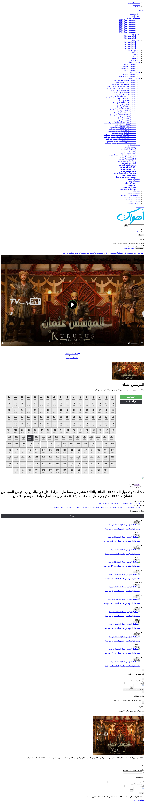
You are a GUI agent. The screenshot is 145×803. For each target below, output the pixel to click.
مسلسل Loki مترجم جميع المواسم (123, 133)
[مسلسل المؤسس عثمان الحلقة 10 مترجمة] (124, 599)
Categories (140, 10)
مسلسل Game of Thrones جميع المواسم (122, 115)
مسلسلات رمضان (133, 18)
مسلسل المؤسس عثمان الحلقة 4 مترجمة (122, 628)
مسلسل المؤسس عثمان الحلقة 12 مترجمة (122, 566)
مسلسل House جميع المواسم (125, 110)
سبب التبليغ (140, 681)
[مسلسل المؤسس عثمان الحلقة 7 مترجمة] (124, 574)
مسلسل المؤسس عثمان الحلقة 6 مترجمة (122, 616)
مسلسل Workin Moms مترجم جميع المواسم (120, 143)
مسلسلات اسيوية (134, 179)
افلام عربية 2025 (134, 203)
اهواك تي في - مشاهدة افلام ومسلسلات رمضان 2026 (124, 253)
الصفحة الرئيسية (134, 3)
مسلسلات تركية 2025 (132, 201)
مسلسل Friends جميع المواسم (125, 121)
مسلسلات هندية (134, 181)
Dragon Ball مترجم (129, 163)
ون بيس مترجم (130, 147)
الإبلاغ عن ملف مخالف (130, 689)
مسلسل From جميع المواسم (126, 119)
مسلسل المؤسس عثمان (131, 507)
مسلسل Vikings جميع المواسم (125, 82)
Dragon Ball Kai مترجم (127, 159)
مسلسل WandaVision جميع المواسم (123, 80)
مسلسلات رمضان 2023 (127, 28)
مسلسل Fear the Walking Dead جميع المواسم (120, 123)
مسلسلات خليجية (129, 70)
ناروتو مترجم (131, 151)
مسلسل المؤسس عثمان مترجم (111, 507)
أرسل (141, 793)
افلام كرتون (136, 56)
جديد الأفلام (136, 16)
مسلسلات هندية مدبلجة (132, 197)
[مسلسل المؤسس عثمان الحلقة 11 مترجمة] (124, 537)
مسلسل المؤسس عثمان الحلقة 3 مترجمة (122, 653)
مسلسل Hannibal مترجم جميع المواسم (122, 131)
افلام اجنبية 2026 (130, 42)
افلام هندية (136, 54)
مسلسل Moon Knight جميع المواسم (123, 108)
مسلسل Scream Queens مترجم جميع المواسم (120, 137)
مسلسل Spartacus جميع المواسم (124, 98)
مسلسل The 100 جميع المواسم (125, 92)
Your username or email (136, 243)
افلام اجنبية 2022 (130, 46)
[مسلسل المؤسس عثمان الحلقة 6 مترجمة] (124, 612)
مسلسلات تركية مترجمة (127, 74)
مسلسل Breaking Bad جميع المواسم (123, 127)
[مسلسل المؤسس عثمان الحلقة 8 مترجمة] (124, 637)
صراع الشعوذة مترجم (128, 169)
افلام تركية (136, 52)
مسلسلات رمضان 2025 (127, 22)
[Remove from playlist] (135, 522)
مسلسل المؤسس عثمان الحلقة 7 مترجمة (122, 578)
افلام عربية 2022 (130, 36)
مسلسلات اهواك (134, 62)
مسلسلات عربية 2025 (132, 199)
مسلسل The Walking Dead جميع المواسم (121, 86)
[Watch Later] (138, 522)
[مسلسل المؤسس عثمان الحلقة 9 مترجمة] (124, 549)
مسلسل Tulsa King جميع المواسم (124, 84)
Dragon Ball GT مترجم (128, 157)
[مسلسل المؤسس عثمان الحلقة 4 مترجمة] (124, 624)
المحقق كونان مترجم (128, 149)
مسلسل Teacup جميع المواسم (125, 94)
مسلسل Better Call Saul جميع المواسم (122, 129)
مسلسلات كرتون (134, 145)
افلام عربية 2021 (130, 38)
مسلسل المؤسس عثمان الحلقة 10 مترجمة (122, 603)
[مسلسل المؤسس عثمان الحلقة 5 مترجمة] (124, 525)
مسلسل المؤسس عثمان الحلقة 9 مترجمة (122, 554)
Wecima (136, 485)
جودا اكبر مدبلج (130, 183)
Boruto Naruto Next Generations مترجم (122, 155)
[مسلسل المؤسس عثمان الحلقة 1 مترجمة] (124, 661)
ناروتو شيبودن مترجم (128, 153)
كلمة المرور (140, 246)
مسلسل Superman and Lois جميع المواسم (121, 96)
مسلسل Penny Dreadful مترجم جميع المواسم (120, 135)
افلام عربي (136, 34)
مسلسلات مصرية (129, 66)
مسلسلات (136, 5)
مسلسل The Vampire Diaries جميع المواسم (121, 88)
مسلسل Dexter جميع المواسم (125, 125)
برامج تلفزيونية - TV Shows (130, 195)
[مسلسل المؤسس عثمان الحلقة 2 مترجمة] (124, 587)
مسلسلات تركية (134, 72)
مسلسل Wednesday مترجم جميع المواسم (121, 141)
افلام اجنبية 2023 (130, 48)
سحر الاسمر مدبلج (129, 187)
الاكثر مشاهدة (135, 14)
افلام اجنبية (136, 40)
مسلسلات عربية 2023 (128, 68)
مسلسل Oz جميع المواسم (126, 104)
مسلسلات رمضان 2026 (127, 20)
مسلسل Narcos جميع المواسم (125, 106)
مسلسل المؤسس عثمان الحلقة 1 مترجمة (122, 665)
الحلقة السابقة (71, 354)
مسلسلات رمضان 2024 (127, 26)
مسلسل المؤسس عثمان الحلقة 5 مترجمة (122, 529)
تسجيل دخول (139, 248)
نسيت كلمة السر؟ (129, 248)
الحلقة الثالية (72, 358)
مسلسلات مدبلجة (134, 193)
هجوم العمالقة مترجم (128, 171)
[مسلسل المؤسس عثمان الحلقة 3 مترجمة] (124, 649)
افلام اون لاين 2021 (133, 50)
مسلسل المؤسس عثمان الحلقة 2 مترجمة (122, 591)
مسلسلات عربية (130, 64)
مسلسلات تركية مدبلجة (127, 76)
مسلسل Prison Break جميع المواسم (123, 102)
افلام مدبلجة (135, 60)
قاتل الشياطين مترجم (128, 167)
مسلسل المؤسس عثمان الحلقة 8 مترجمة (122, 641)
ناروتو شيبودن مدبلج (129, 175)
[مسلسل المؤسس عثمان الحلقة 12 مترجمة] (124, 562)
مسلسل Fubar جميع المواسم (125, 117)
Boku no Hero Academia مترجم (125, 173)
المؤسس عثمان (93, 507)
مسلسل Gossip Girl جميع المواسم (124, 113)
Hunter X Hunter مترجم (127, 165)
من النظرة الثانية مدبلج (128, 189)
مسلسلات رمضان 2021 (127, 32)
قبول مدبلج (132, 185)
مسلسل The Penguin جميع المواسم (123, 90)
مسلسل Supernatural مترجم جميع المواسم (121, 139)
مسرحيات (136, 191)
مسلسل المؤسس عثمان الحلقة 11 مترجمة (122, 541)
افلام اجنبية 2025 (130, 44)
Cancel (141, 689)
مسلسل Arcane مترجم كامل (125, 177)
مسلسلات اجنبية (134, 78)
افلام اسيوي (136, 58)
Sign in (137, 7)
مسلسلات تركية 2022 (79, 507)
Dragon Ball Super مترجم (127, 161)
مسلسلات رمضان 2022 (127, 30)
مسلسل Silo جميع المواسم (126, 100)
